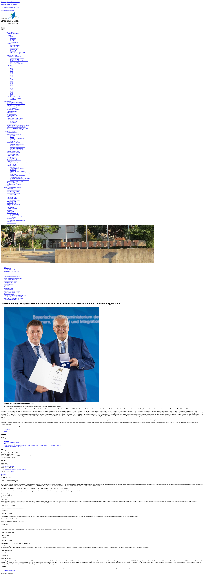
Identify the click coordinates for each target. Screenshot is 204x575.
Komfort (5, 497)
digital (11, 471)
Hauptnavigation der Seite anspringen (10, 2)
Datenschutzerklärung (9, 443)
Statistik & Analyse (7, 495)
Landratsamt (7, 429)
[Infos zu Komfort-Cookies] (7, 497)
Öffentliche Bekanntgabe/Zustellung (13, 446)
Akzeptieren (4, 573)
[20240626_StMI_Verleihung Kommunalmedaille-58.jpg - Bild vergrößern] (51, 402)
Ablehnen (10, 573)
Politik (5, 431)
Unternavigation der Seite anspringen (10, 7)
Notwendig (5, 494)
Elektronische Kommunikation (11, 442)
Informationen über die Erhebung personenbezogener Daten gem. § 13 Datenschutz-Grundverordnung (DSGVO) (32, 445)
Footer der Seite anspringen (7, 10)
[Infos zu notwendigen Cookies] (9, 494)
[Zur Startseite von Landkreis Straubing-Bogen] (11, 23)
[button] (9, 32)
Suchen (2, 26)
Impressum (6, 441)
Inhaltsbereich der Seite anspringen (9, 4)
